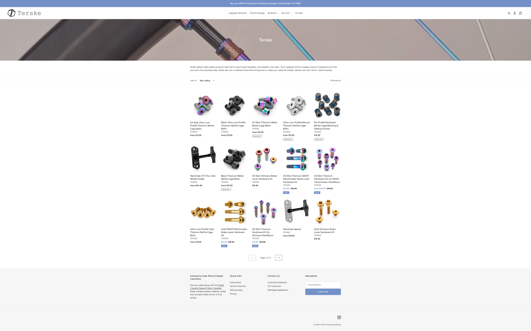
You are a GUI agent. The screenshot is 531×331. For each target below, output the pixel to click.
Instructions (235, 282)
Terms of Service (237, 286)
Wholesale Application (278, 290)
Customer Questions (277, 282)
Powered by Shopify (333, 325)
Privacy (233, 294)
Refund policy (236, 290)
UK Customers (274, 286)
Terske (322, 325)
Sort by (193, 81)
